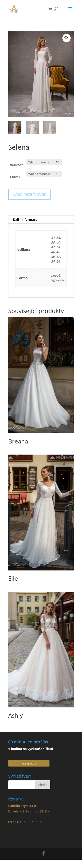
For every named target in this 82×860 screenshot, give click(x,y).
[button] (66, 38)
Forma (15, 177)
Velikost (16, 165)
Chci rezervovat (29, 194)
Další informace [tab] (25, 219)
